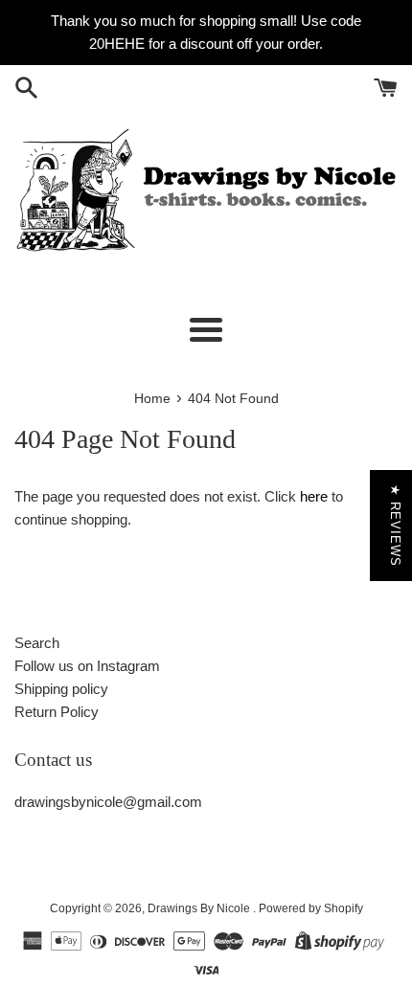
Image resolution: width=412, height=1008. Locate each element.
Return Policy (56, 712)
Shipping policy (61, 689)
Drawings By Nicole (200, 908)
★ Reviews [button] (395, 525)
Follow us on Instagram (87, 666)
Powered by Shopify (311, 908)
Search (36, 643)
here (314, 496)
